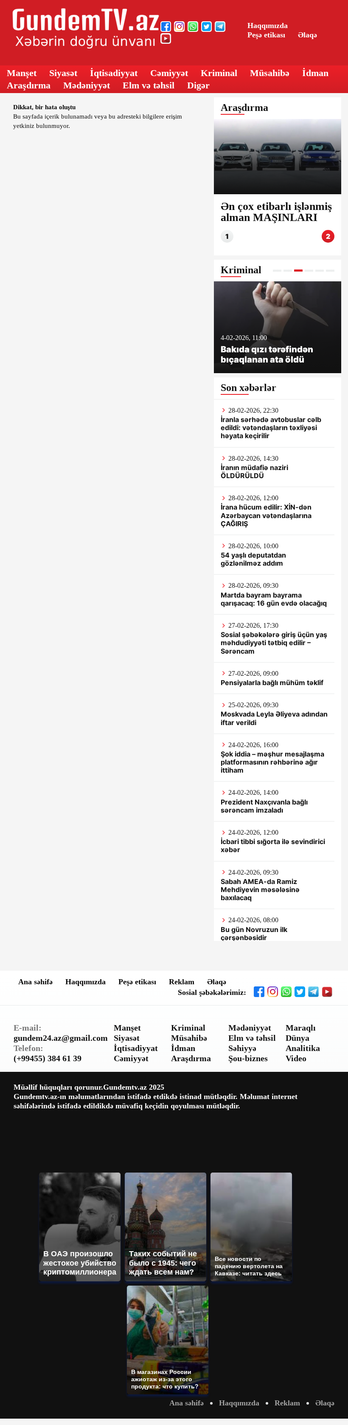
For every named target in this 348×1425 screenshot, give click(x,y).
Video (296, 1058)
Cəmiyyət (169, 73)
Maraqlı (301, 1027)
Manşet (21, 73)
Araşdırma (29, 85)
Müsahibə (269, 73)
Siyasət (63, 73)
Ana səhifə (35, 981)
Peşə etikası (266, 35)
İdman (315, 73)
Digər (198, 85)
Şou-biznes (248, 1058)
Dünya (297, 1038)
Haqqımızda (267, 25)
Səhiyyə (242, 1048)
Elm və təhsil (148, 85)
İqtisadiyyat (114, 73)
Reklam (181, 981)
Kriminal (219, 73)
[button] (277, 270)
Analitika (303, 1048)
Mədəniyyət (86, 85)
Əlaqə (307, 35)
